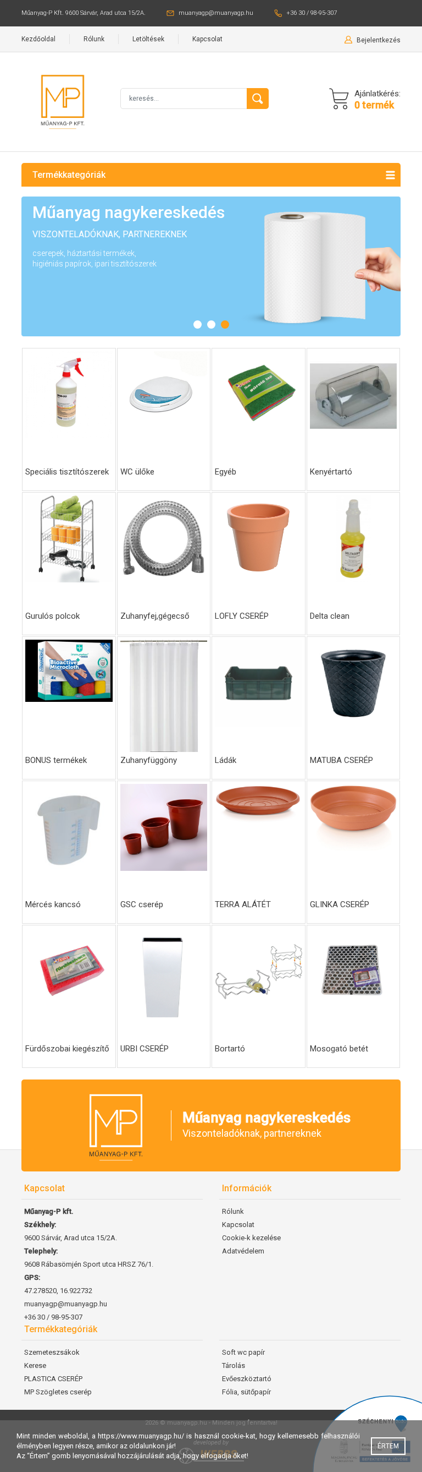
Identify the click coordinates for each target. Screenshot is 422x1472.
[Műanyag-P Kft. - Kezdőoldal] (62, 101)
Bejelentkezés (379, 40)
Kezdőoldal (38, 39)
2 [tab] (211, 324)
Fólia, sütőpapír (246, 1392)
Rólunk (94, 39)
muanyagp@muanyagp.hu (216, 13)
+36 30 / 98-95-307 (311, 13)
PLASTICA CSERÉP (53, 1379)
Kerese (35, 1365)
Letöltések (148, 39)
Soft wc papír (243, 1352)
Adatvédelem (243, 1251)
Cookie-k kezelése (251, 1238)
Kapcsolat (207, 39)
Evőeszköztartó (246, 1379)
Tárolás (233, 1365)
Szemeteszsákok (52, 1352)
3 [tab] (225, 324)
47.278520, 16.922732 (58, 1290)
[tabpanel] (211, 266)
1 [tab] (197, 324)
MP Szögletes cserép (58, 1392)
